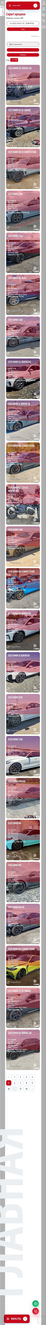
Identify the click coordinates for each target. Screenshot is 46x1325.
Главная (10, 10)
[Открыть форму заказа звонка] (36, 1311)
